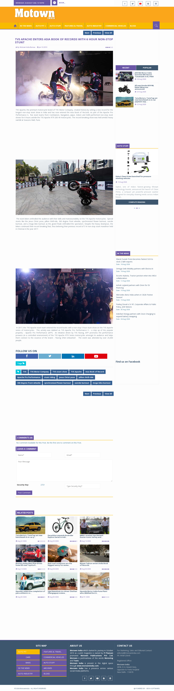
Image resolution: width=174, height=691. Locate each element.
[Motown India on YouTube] (140, 3)
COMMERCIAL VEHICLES (115, 26)
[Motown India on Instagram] (148, 3)
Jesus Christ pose (67, 377)
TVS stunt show (60, 371)
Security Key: (23, 485)
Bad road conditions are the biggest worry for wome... (60, 564)
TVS (24, 371)
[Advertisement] (113, 14)
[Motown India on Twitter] (132, 3)
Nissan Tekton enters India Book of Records (94, 564)
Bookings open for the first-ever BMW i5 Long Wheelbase (85, 3)
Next (87, 33)
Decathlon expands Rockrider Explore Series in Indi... (60, 536)
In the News (26, 26)
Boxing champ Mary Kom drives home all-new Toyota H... (29, 564)
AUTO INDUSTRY (94, 26)
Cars (28, 657)
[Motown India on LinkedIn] (156, 3)
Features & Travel (74, 26)
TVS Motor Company (39, 371)
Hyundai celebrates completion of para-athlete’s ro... (30, 592)
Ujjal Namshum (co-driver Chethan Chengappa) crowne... (62, 592)
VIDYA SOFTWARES (153, 688)
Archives (48, 668)
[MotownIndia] (36, 13)
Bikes (28, 662)
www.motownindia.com (88, 666)
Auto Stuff (55, 26)
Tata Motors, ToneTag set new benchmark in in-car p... (29, 536)
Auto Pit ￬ (41, 26)
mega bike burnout (102, 383)
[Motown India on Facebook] (125, 3)
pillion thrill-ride (86, 377)
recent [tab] (125, 67)
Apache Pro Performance (28, 377)
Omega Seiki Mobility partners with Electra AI (134, 268)
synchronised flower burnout (57, 383)
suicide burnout (82, 383)
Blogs (133, 26)
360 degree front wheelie (29, 383)
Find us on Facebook (128, 361)
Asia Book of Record (94, 371)
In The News (123, 253)
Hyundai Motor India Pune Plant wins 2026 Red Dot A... (93, 592)
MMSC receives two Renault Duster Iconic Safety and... (91, 536)
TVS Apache (76, 371)
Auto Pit (22, 652)
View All (108, 33)
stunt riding (49, 377)
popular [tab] (147, 67)
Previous (97, 33)
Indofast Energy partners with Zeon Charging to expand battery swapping (135, 315)
